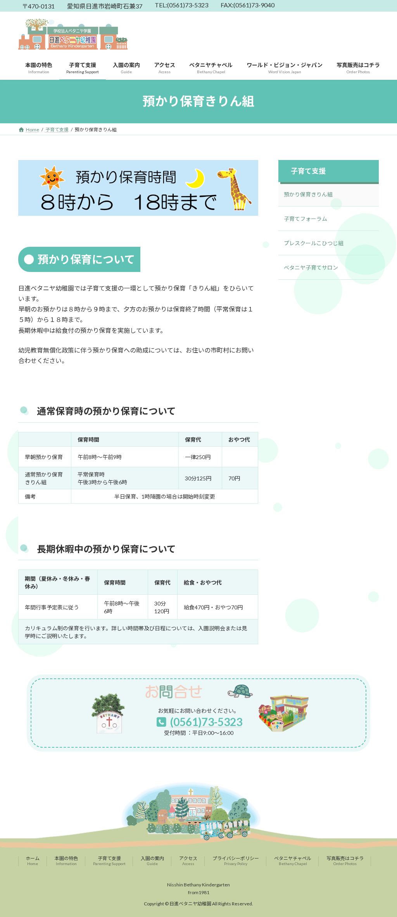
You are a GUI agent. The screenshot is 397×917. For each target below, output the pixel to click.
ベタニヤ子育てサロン (311, 267)
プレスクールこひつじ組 (313, 243)
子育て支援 (308, 171)
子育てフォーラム (305, 218)
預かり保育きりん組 (308, 194)
